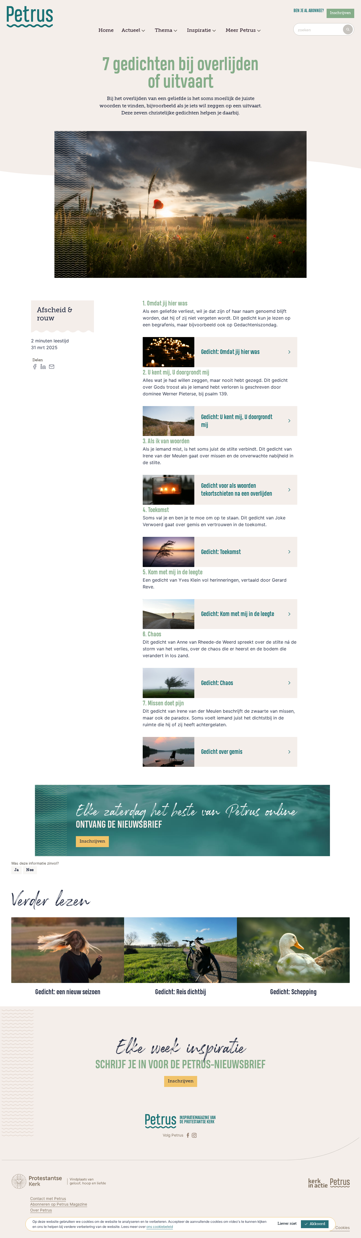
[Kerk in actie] (319, 1182)
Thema (163, 30)
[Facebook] (188, 1135)
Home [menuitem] (106, 30)
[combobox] (323, 29)
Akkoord (317, 1224)
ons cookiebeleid (159, 1226)
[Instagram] (194, 1135)
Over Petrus (41, 1210)
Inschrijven (340, 13)
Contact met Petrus (48, 1198)
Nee (30, 870)
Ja (16, 870)
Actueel (131, 30)
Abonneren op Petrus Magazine (58, 1204)
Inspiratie (199, 30)
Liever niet (287, 1224)
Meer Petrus (241, 30)
